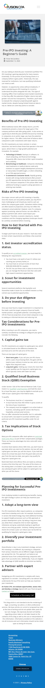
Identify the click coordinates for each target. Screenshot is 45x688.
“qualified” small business (18, 389)
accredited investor (20, 253)
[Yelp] (28, 676)
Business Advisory (15, 640)
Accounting (12, 635)
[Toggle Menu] (38, 7)
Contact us (5, 591)
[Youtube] (26, 676)
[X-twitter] (23, 676)
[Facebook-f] (19, 676)
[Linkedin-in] (21, 676)
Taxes (10, 638)
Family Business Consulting (19, 642)
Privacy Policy (26, 683)
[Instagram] (17, 676)
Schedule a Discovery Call (22, 595)
